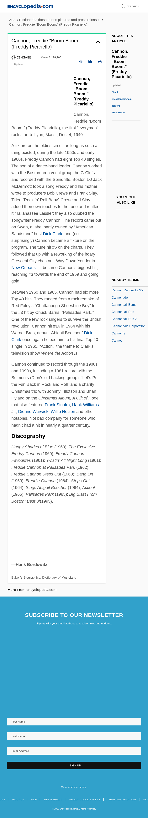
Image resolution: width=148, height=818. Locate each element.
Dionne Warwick (33, 411)
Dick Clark (52, 233)
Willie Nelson (63, 411)
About (122, 99)
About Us (18, 799)
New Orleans (23, 267)
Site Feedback (53, 799)
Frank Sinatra (57, 404)
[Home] (30, 6)
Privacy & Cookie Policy (84, 799)
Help (34, 799)
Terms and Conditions (122, 799)
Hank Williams (85, 404)
